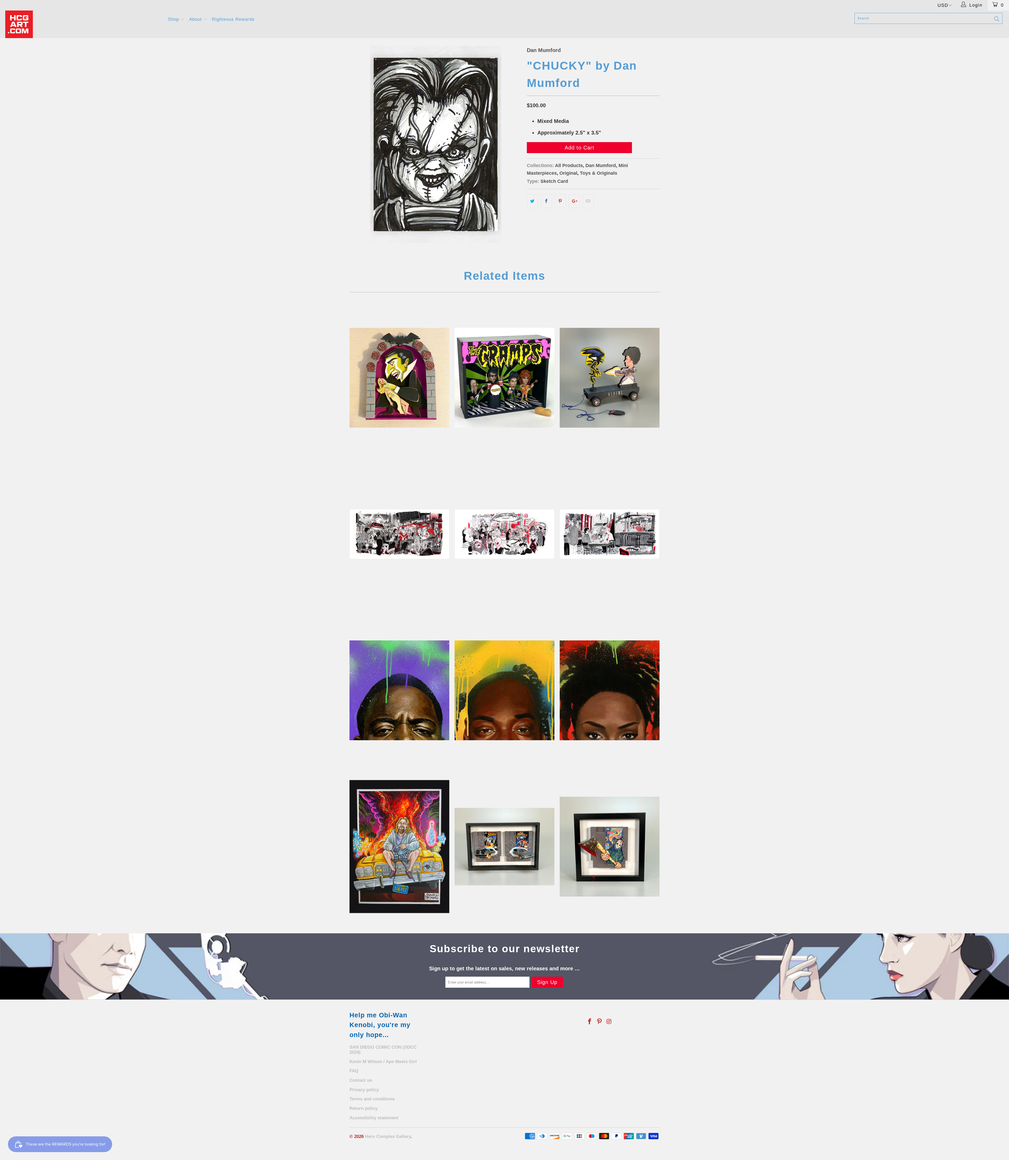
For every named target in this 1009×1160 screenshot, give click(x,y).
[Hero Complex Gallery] (83, 24)
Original (568, 173)
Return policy (363, 1108)
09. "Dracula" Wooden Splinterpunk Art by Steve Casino (399, 378)
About (196, 19)
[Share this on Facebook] (546, 201)
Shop (174, 19)
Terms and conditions (372, 1098)
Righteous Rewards (233, 19)
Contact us (360, 1080)
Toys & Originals (598, 173)
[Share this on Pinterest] (560, 201)
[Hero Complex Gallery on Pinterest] (600, 1021)
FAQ (353, 1070)
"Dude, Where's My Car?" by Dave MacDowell (399, 846)
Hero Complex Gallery (388, 1136)
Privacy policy (364, 1089)
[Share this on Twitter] (532, 201)
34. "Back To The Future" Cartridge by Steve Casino (504, 846)
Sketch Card (554, 181)
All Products (569, 165)
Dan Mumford (544, 50)
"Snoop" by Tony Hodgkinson (504, 690)
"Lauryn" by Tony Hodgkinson (610, 690)
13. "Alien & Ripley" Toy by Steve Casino (610, 378)
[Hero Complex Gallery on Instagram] (609, 1021)
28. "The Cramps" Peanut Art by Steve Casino (504, 378)
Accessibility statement (373, 1117)
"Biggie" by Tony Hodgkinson (399, 690)
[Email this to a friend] (588, 201)
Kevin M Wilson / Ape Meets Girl (383, 1061)
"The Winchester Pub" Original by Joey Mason (610, 534)
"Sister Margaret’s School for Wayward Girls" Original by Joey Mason (399, 534)
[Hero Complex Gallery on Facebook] (590, 1021)
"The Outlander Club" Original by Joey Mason (504, 534)
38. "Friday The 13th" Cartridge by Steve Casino (610, 846)
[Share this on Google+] (574, 201)
